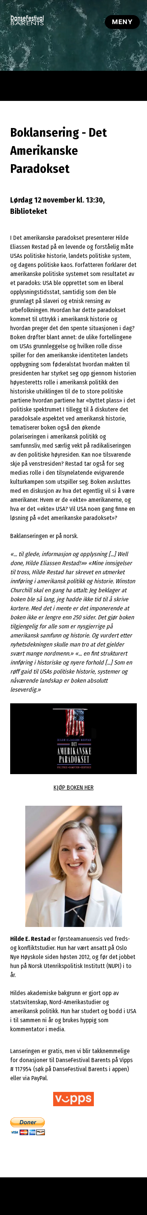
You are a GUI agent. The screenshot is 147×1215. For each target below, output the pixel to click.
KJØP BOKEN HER (73, 787)
